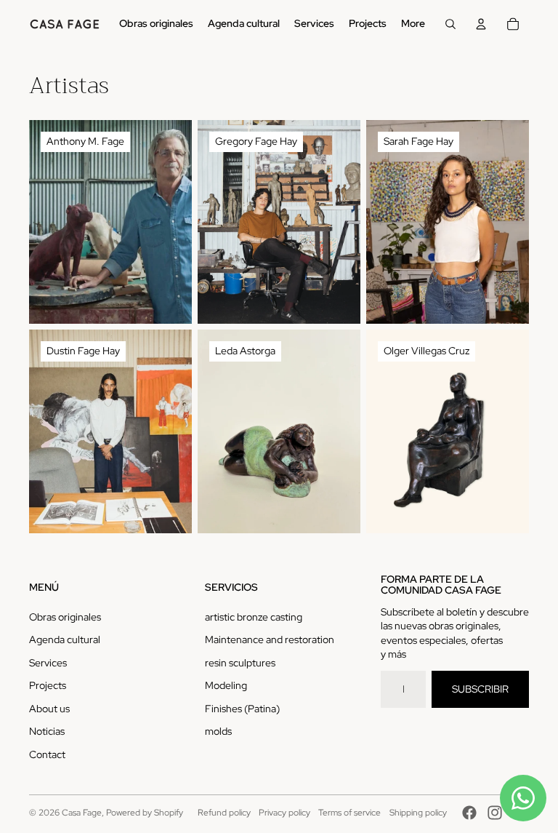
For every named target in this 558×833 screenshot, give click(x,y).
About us (49, 708)
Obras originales (65, 616)
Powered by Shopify (144, 812)
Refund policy (224, 812)
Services (48, 662)
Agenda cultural (64, 639)
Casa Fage (82, 812)
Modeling (226, 685)
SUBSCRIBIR (480, 689)
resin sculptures (240, 662)
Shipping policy (418, 812)
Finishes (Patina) (242, 708)
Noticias (47, 731)
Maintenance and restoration (269, 639)
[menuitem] (156, 24)
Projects (47, 685)
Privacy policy (284, 812)
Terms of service (349, 812)
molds (218, 731)
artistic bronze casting (253, 616)
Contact (47, 754)
